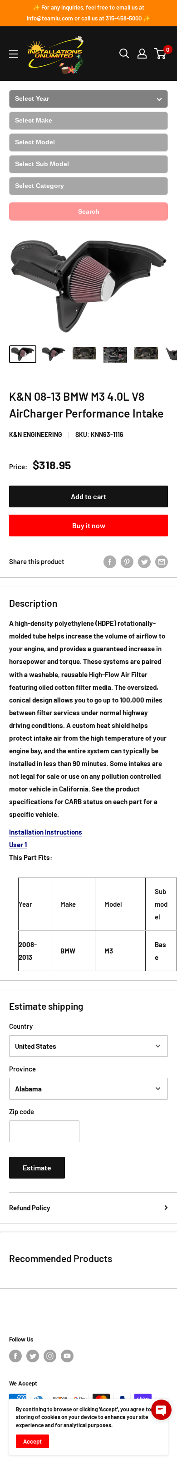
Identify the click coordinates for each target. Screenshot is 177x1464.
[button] (161, 1410)
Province (22, 1069)
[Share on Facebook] (109, 561)
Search (88, 211)
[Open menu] (13, 54)
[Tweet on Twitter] (144, 561)
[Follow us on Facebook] (15, 1356)
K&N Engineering (35, 434)
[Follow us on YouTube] (67, 1356)
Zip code (21, 1111)
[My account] (142, 54)
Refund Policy (29, 1208)
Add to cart (88, 496)
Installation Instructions (45, 832)
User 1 (18, 844)
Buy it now (88, 525)
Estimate (37, 1167)
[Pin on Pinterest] (127, 561)
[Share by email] (161, 561)
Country (21, 1026)
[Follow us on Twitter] (32, 1356)
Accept (32, 1441)
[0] (160, 53)
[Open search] (124, 54)
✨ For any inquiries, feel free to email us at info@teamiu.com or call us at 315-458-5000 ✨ (88, 13)
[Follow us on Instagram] (50, 1356)
